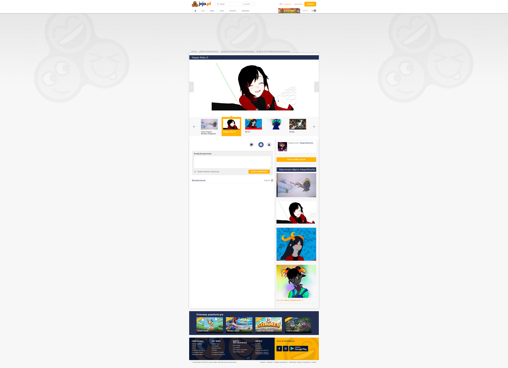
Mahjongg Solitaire (197, 354)
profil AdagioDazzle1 (209, 51)
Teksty (194, 346)
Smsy (194, 348)
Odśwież (267, 180)
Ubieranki (245, 11)
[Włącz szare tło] (313, 10)
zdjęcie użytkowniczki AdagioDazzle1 (273, 51)
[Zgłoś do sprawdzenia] (269, 144)
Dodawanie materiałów (240, 349)
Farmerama (215, 344)
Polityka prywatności (262, 350)
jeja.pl (194, 51)
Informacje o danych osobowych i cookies (262, 353)
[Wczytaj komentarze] (253, 144)
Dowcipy (232, 11)
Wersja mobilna (197, 344)
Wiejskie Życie (216, 348)
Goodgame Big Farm (218, 354)
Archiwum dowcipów (198, 350)
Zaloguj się (287, 4)
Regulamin (258, 348)
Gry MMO (216, 341)
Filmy (222, 11)
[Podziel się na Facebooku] (261, 144)
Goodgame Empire (218, 352)
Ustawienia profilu (238, 352)
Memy (212, 11)
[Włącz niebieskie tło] (315, 10)
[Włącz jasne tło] (311, 10)
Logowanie (236, 347)
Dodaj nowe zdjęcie (296, 160)
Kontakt (257, 344)
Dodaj (310, 4)
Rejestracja (236, 345)
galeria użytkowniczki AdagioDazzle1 (237, 51)
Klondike (214, 350)
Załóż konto (298, 4)
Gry (203, 11)
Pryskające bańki (197, 352)
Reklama (258, 346)
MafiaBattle (215, 346)
